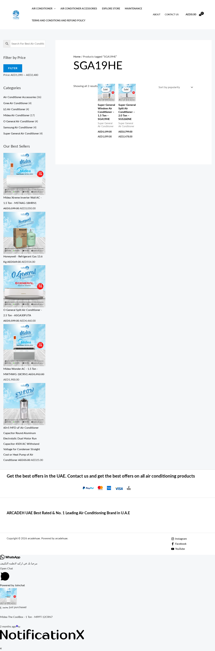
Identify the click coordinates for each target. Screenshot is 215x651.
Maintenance (133, 8)
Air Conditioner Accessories (78, 8)
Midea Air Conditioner (16, 115)
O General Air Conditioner (18, 121)
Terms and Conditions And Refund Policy (58, 20)
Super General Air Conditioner (21, 133)
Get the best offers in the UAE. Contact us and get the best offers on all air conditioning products (101, 476)
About (156, 15)
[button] (54, 8)
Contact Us (172, 15)
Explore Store (111, 8)
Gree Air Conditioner (15, 103)
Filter (12, 68)
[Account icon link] (207, 14)
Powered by (12, 585)
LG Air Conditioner (14, 109)
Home (76, 56)
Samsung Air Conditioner (18, 127)
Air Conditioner (42, 8)
